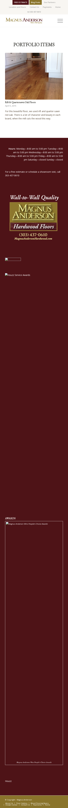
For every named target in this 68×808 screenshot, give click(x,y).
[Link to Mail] (60, 799)
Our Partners (49, 2)
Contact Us (34, 7)
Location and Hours (17, 7)
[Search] (51, 20)
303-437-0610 (12, 175)
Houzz (8, 781)
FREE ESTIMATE (20, 2)
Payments (47, 7)
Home (58, 7)
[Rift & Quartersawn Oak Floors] (34, 76)
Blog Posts (35, 2)
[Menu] (58, 20)
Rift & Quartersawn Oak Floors (20, 102)
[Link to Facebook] (55, 799)
